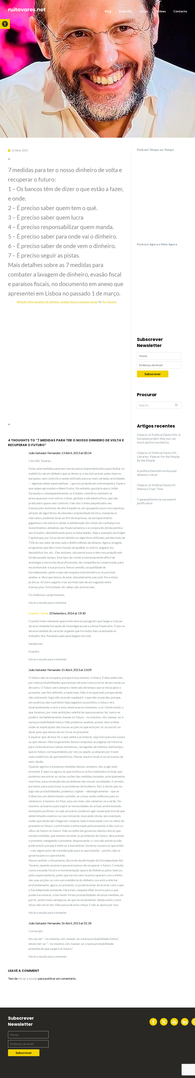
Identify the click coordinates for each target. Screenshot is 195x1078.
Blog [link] (108, 11)
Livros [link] (143, 11)
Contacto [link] (180, 11)
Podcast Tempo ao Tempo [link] (155, 149)
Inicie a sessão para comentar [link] (48, 602)
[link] (5, 24)
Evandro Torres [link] (39, 613)
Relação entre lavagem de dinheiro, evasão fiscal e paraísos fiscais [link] (57, 301)
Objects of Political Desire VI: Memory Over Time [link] (156, 487)
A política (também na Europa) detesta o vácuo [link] (157, 472)
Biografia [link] (125, 11)
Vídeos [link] (161, 11)
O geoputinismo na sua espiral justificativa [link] (156, 501)
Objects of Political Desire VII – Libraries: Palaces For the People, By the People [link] (158, 456)
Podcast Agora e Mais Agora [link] (157, 244)
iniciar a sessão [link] (28, 978)
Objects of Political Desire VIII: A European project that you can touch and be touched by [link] (159, 438)
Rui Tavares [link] (109, 301)
